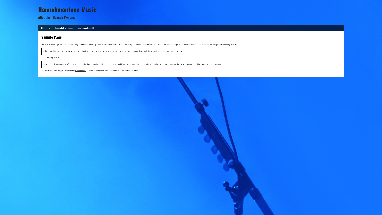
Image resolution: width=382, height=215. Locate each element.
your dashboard (80, 71)
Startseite (45, 27)
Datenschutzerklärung (64, 27)
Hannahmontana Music (67, 9)
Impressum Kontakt (86, 27)
